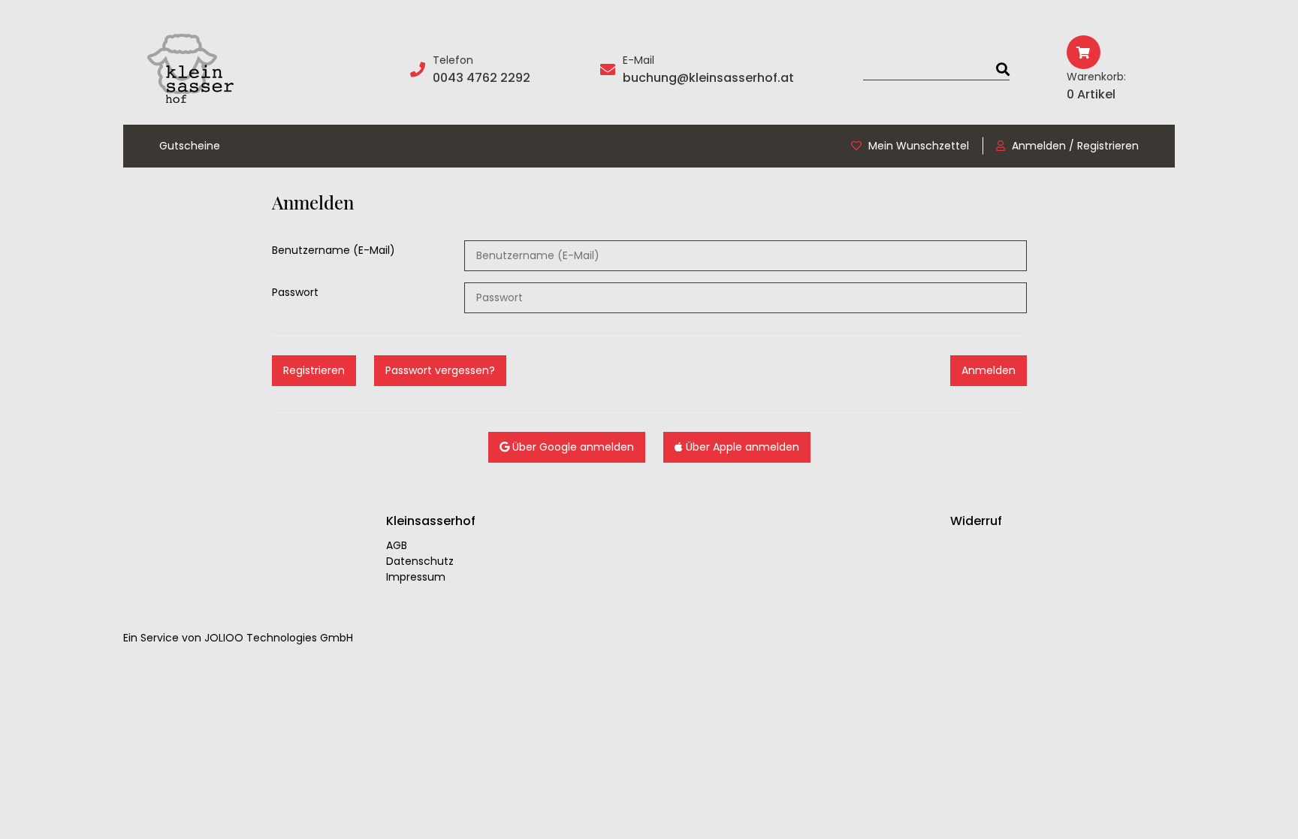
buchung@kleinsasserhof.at (708, 77)
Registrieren (314, 370)
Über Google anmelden (571, 446)
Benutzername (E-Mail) (333, 250)
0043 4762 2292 (481, 77)
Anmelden (988, 370)
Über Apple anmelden (741, 446)
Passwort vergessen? (440, 370)
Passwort (295, 292)
